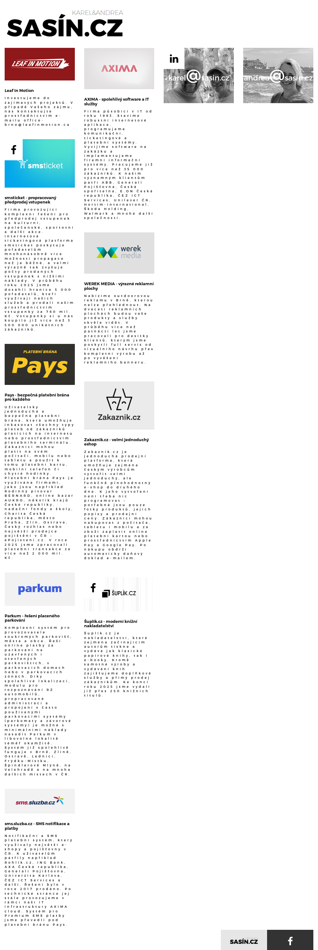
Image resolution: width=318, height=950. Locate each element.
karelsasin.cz (198, 76)
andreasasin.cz (278, 76)
